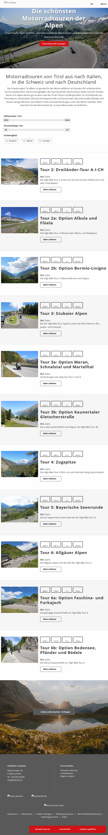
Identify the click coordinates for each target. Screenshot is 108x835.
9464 (67, 120)
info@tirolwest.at (14, 780)
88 (6, 130)
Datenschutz (26, 814)
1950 (6, 120)
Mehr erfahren (50, 189)
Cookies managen (44, 814)
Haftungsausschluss (64, 814)
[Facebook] (15, 787)
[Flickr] (22, 787)
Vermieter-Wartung (68, 770)
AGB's (64, 817)
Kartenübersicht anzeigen (54, 44)
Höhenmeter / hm (13, 116)
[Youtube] (28, 787)
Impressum (12, 814)
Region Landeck (67, 776)
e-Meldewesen (66, 773)
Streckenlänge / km (13, 125)
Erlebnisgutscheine (49, 817)
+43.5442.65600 (17, 777)
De (91, 3)
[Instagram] (9, 787)
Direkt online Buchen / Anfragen (55, 712)
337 (67, 130)
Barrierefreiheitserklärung (89, 814)
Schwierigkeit (10, 135)
